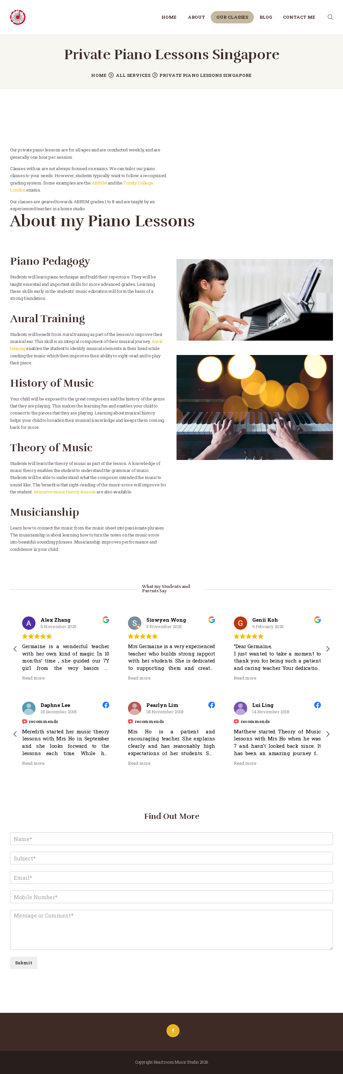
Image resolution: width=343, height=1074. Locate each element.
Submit (23, 963)
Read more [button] (33, 678)
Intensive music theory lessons (64, 492)
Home (99, 75)
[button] (328, 649)
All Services (133, 75)
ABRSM (99, 183)
